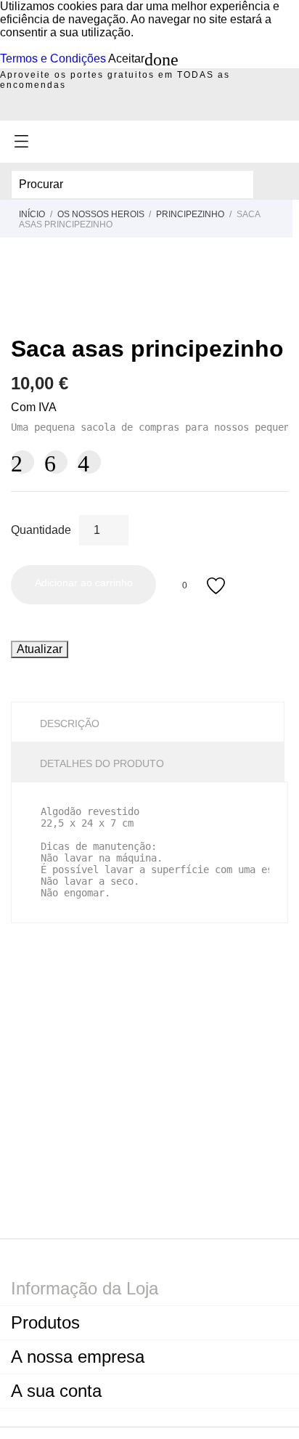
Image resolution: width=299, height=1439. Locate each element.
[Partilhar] (22, 462)
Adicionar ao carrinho (84, 582)
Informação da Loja (84, 1288)
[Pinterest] (89, 462)
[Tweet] (55, 462)
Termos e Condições (53, 58)
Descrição (69, 723)
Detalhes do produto (102, 763)
